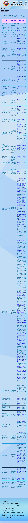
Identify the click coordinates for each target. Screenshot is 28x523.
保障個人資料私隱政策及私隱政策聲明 (12, 513)
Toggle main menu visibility (26, 2)
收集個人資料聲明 (7, 517)
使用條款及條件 (21, 515)
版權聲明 (4, 515)
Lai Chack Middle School (18, 5)
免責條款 (12, 515)
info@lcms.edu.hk (10, 508)
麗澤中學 (17, 2)
